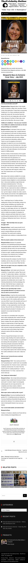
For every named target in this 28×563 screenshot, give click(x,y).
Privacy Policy (4, 558)
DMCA (16, 559)
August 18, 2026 (12, 485)
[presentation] (22, 472)
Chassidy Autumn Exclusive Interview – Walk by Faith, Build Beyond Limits (14, 522)
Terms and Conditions (20, 558)
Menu (5, 13)
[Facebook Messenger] (13, 61)
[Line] (5, 64)
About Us (17, 434)
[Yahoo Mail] (21, 61)
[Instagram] (8, 64)
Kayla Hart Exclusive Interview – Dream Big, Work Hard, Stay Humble (14, 527)
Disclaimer (3, 559)
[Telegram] (23, 61)
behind (9, 110)
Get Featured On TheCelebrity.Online (9, 561)
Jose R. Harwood (13, 55)
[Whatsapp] (10, 61)
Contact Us (22, 559)
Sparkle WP (9, 555)
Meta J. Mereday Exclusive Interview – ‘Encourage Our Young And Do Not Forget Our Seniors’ (11, 458)
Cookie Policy (11, 559)
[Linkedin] (8, 61)
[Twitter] (2, 61)
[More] (10, 64)
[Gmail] (18, 61)
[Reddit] (5, 61)
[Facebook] (2, 64)
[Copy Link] (16, 61)
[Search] (25, 495)
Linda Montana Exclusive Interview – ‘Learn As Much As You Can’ (16, 451)
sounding (15, 112)
